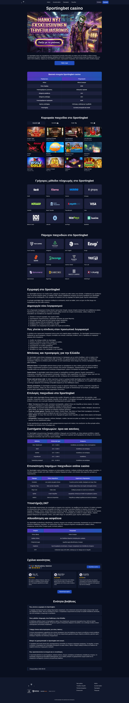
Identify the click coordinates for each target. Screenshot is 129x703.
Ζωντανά (54, 123)
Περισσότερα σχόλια (64, 591)
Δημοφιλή (35, 123)
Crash (72, 123)
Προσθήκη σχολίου (93, 566)
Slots (92, 123)
